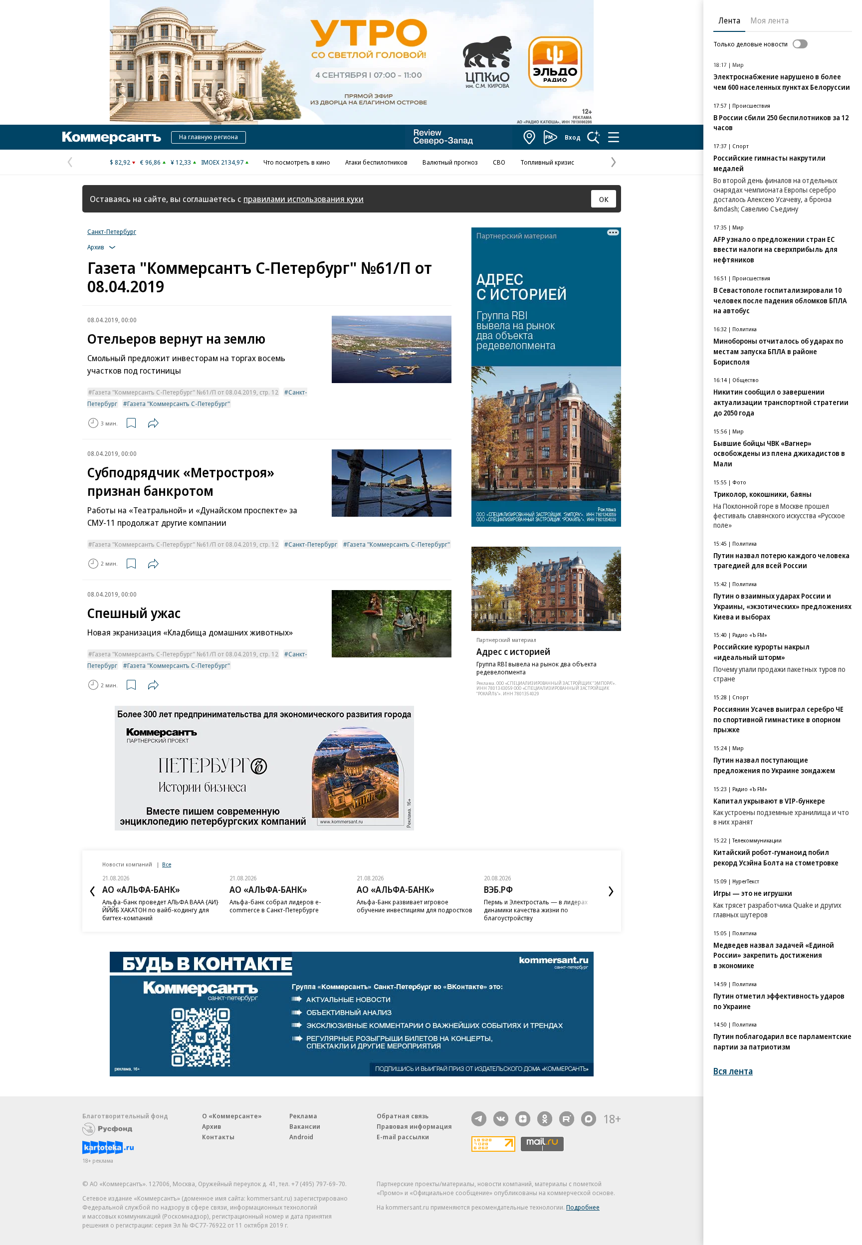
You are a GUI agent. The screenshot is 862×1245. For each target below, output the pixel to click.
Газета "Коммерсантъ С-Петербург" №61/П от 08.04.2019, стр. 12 (185, 392)
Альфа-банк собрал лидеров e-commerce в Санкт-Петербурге (275, 905)
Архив (211, 1126)
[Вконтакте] (500, 1118)
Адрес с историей (513, 651)
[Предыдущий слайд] (92, 891)
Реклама (303, 1115)
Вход (573, 137)
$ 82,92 (120, 162)
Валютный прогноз (450, 162)
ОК (604, 199)
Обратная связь (403, 1115)
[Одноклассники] (544, 1118)
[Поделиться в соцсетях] (153, 423)
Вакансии (304, 1126)
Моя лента (769, 20)
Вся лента (733, 1071)
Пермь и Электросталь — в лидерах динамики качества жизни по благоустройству (536, 909)
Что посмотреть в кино (296, 162)
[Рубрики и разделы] (613, 137)
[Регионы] (529, 137)
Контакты (218, 1136)
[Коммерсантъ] (111, 137)
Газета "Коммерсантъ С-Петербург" (178, 403)
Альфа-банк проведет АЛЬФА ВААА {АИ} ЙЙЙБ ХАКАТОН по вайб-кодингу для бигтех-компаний (160, 909)
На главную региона (208, 136)
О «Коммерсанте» (232, 1115)
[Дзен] (522, 1118)
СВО (499, 162)
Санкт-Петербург (111, 231)
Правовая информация (414, 1126)
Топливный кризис (547, 162)
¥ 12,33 (181, 162)
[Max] (588, 1118)
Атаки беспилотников (376, 162)
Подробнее (583, 1207)
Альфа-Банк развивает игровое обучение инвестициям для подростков (414, 905)
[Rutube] (566, 1118)
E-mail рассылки (403, 1136)
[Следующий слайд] (611, 891)
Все (166, 864)
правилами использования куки (303, 199)
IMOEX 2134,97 (222, 162)
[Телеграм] (478, 1118)
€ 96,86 (150, 162)
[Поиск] (593, 137)
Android (301, 1136)
